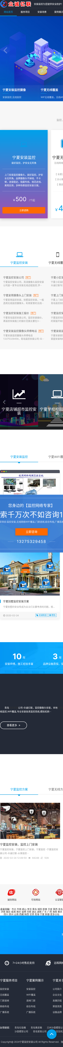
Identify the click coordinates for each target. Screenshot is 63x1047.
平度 (50, 909)
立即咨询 (31, 532)
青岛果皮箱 (36, 1027)
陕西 (26, 914)
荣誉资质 (57, 1006)
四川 (6, 914)
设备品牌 (57, 1012)
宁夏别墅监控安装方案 (16, 601)
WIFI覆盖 (31, 994)
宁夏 (42, 914)
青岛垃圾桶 (20, 1027)
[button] (5, 50)
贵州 (11, 914)
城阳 (39, 909)
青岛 (60, 909)
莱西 (55, 909)
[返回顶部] (52, 1034)
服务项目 (25, 11)
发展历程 (57, 1000)
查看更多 (13, 725)
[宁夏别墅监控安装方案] (30, 573)
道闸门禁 (30, 1000)
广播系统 (4, 1012)
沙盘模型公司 (21, 1031)
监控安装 (13, 707)
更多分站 (54, 914)
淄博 (23, 911)
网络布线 (4, 1006)
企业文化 (57, 994)
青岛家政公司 (40, 1031)
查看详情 (19, 424)
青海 (37, 914)
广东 (44, 911)
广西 (49, 911)
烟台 (8, 911)
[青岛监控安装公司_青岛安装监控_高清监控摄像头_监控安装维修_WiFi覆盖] (16, 4)
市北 (14, 909)
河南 (29, 911)
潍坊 (18, 911)
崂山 (24, 909)
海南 (54, 911)
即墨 (45, 909)
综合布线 (30, 1006)
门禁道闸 (4, 1000)
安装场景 (42, 11)
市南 (19, 909)
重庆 (60, 911)
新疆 (47, 914)
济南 (3, 911)
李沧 (29, 909)
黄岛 (34, 909)
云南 (16, 914)
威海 (13, 911)
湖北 (34, 911)
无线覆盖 (4, 994)
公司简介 (57, 989)
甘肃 (32, 914)
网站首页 (8, 11)
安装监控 (30, 989)
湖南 (39, 911)
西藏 (21, 914)
